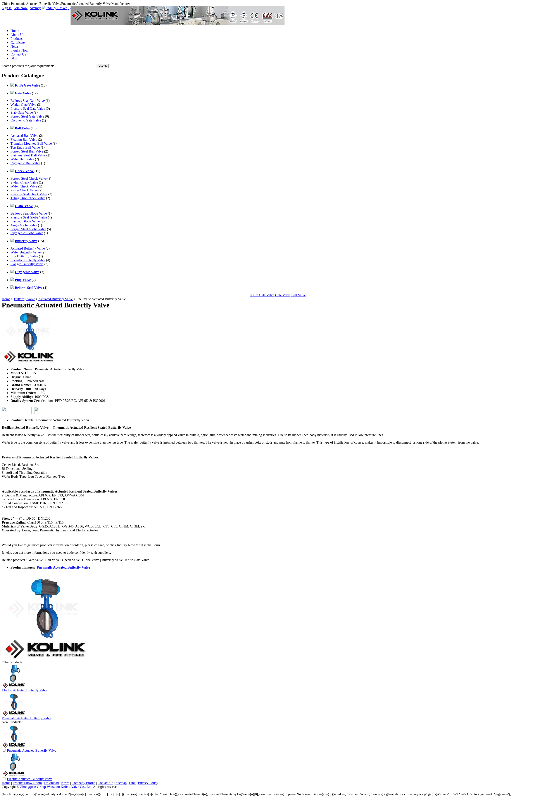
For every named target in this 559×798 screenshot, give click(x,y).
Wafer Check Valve (23, 186)
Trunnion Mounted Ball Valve (31, 143)
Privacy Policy (148, 783)
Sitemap (35, 8)
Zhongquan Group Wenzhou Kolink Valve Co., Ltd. (56, 787)
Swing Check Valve (24, 182)
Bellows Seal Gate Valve (27, 100)
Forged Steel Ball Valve (26, 151)
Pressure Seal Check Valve (28, 194)
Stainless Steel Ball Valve (27, 155)
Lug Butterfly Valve (24, 256)
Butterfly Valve (24, 299)
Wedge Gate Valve (23, 104)
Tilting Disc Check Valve (27, 198)
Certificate (17, 42)
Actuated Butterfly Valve (27, 248)
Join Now (21, 8)
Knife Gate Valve (262, 295)
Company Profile (83, 783)
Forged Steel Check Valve (28, 178)
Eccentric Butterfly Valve (27, 260)
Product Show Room (27, 783)
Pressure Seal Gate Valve (27, 108)
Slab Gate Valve (21, 112)
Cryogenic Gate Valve (25, 120)
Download (51, 783)
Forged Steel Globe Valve (28, 229)
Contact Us (18, 54)
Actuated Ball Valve (24, 135)
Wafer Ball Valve (22, 159)
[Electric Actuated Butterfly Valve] (14, 775)
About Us (17, 34)
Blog (13, 58)
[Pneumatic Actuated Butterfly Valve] (14, 747)
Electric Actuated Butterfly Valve (24, 690)
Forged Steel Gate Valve (27, 116)
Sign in (7, 8)
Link (132, 783)
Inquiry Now (19, 50)
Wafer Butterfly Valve (25, 252)
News (14, 46)
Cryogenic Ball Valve (25, 163)
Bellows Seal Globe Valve (28, 213)
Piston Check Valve (24, 190)
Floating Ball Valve (23, 139)
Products (16, 38)
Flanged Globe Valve (25, 221)
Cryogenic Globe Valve (26, 233)
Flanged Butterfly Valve (26, 264)
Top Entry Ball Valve (25, 147)
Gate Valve (282, 295)
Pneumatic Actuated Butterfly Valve (63, 567)
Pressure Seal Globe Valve (28, 217)
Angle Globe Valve (23, 225)
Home (14, 31)
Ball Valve (298, 295)
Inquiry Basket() (58, 8)
